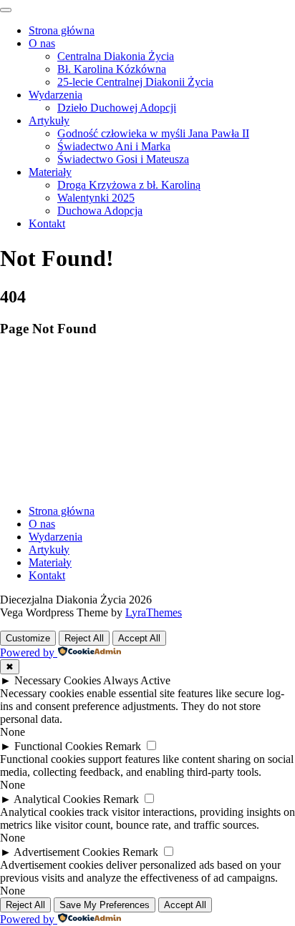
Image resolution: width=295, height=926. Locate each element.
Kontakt (47, 223)
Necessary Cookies (57, 680)
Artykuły (49, 120)
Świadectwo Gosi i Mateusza (123, 159)
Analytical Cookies (57, 799)
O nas (42, 43)
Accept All (139, 638)
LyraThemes (153, 612)
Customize (28, 638)
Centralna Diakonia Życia (115, 56)
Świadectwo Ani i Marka (113, 146)
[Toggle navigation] (5, 10)
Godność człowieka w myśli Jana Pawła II (153, 133)
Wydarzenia (55, 95)
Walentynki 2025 (96, 198)
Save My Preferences (104, 905)
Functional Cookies (58, 746)
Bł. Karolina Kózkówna (111, 69)
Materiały (50, 172)
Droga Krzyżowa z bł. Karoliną (128, 185)
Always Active (136, 680)
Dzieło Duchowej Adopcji (116, 108)
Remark (123, 746)
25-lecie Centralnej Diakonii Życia (135, 82)
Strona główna (62, 30)
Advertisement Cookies (67, 852)
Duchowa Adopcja (99, 211)
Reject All (84, 638)
